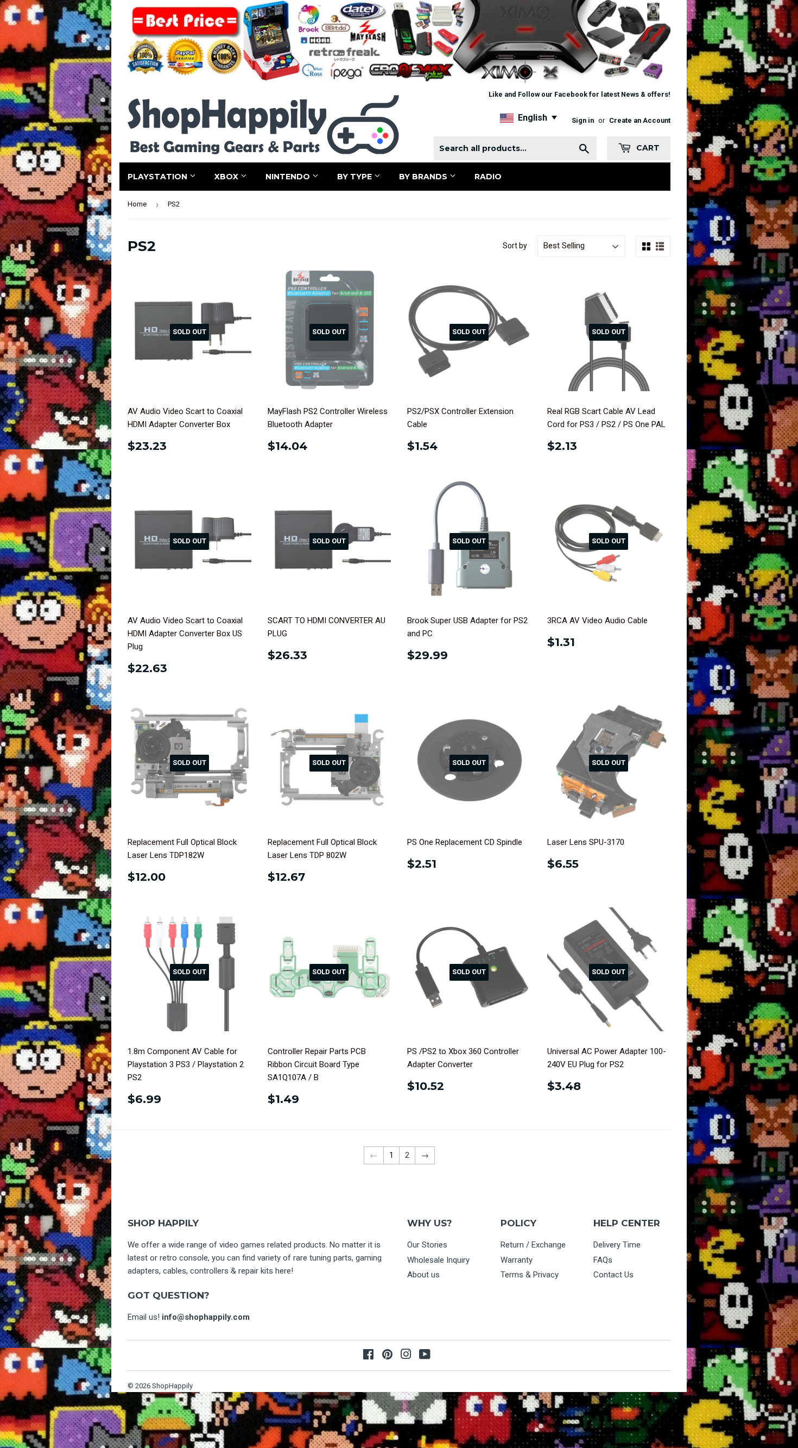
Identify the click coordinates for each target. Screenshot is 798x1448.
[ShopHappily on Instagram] (406, 1356)
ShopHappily (172, 1386)
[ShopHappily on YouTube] (424, 1356)
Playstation (158, 176)
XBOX (227, 176)
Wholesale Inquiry (438, 1260)
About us (423, 1275)
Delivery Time (617, 1245)
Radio (488, 176)
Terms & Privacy (530, 1275)
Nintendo (288, 176)
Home (137, 204)
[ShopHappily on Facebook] (368, 1356)
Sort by (515, 245)
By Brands (424, 176)
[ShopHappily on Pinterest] (387, 1356)
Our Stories (427, 1245)
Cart (647, 148)
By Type (355, 176)
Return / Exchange (533, 1245)
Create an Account (639, 120)
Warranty (517, 1260)
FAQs (602, 1260)
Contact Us (613, 1275)
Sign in (583, 120)
